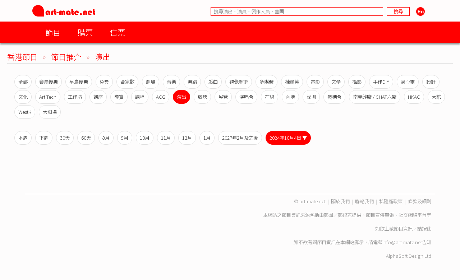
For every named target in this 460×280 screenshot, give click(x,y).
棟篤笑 (292, 81)
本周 (23, 137)
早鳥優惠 (78, 81)
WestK (24, 111)
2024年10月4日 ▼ (288, 137)
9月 (124, 137)
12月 (187, 137)
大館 (436, 96)
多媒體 (266, 81)
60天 (86, 137)
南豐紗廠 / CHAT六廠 (374, 96)
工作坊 (75, 96)
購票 (85, 32)
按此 (426, 228)
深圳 (311, 96)
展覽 (223, 96)
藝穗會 (334, 96)
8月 (106, 137)
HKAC (414, 96)
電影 (315, 81)
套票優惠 (48, 81)
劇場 (150, 81)
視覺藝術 (238, 81)
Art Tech (47, 96)
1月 (207, 137)
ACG (160, 96)
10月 (145, 137)
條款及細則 (419, 201)
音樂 (171, 81)
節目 (52, 32)
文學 (336, 81)
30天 (65, 137)
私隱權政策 (390, 201)
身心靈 (408, 81)
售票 (117, 32)
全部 (23, 81)
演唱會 (246, 96)
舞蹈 (192, 81)
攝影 (357, 81)
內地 (290, 96)
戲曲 (213, 81)
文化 (23, 96)
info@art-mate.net (402, 242)
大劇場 (50, 111)
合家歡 (127, 81)
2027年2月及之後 (240, 137)
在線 (269, 96)
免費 (104, 81)
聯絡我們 (364, 201)
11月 (166, 137)
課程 (139, 96)
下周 (44, 137)
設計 (431, 81)
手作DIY (381, 81)
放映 (202, 96)
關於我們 (340, 201)
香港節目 (22, 56)
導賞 (119, 96)
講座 (98, 96)
